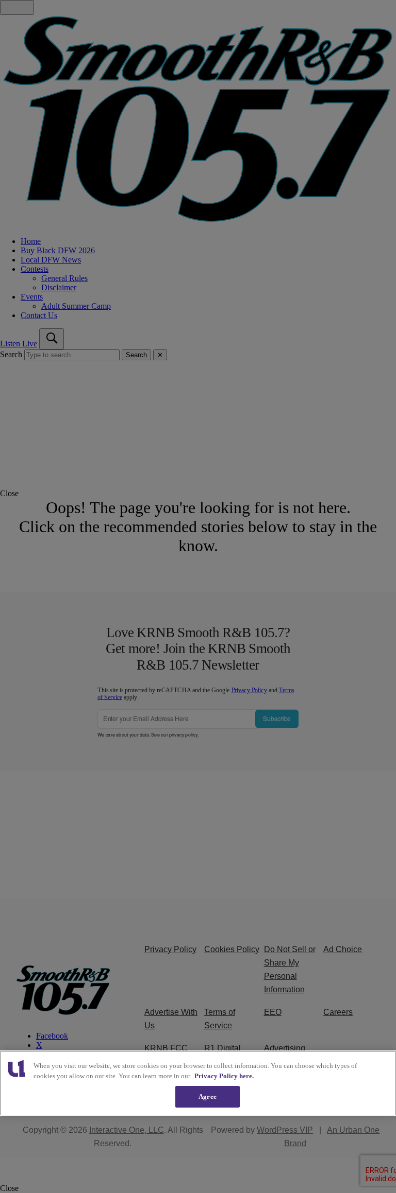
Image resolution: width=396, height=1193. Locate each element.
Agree (208, 1096)
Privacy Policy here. (224, 1076)
